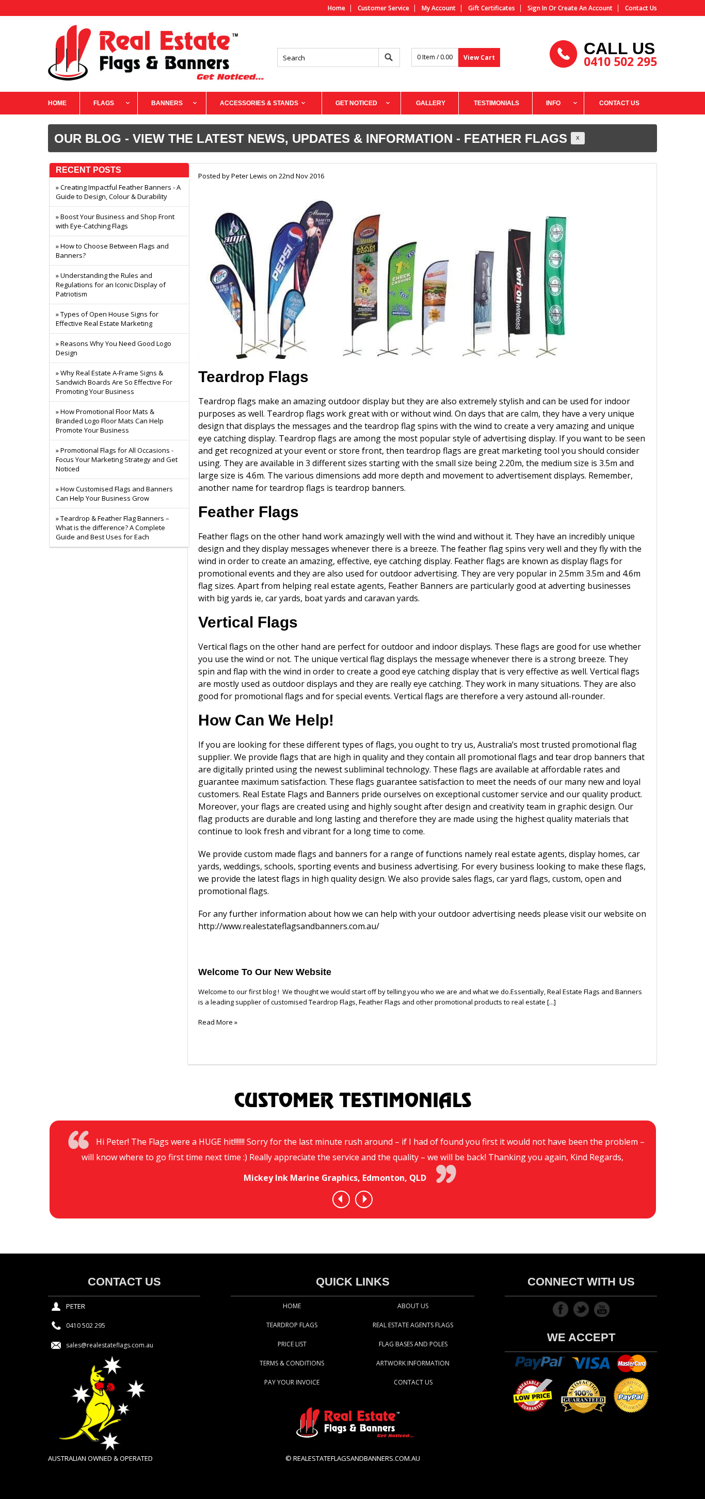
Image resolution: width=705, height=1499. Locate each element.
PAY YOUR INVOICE (291, 1382)
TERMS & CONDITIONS (292, 1363)
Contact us (641, 8)
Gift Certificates (491, 8)
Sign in (537, 8)
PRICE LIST (292, 1344)
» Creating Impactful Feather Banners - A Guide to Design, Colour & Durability (118, 192)
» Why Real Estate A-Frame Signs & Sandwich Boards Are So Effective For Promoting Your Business (114, 382)
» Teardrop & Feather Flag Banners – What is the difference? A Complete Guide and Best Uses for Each (112, 527)
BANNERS (167, 103)
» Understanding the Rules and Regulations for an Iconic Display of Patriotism (111, 285)
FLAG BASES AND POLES (413, 1344)
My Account (439, 8)
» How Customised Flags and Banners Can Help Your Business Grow (114, 493)
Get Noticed (356, 103)
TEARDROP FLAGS (291, 1325)
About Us (412, 1306)
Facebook (560, 1309)
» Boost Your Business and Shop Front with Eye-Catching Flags (115, 221)
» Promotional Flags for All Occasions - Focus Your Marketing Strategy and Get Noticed (117, 459)
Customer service (383, 8)
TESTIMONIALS (496, 103)
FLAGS (103, 103)
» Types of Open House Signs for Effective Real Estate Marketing (107, 318)
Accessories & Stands (259, 103)
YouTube (602, 1309)
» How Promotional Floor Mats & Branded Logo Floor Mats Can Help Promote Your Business (110, 421)
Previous (340, 1199)
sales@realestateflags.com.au (109, 1345)
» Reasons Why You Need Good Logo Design (113, 348)
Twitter (581, 1309)
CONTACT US (619, 103)
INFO (553, 103)
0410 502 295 (620, 61)
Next (365, 1199)
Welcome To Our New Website (264, 972)
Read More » (217, 1022)
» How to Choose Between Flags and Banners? (112, 250)
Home (336, 8)
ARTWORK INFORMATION (413, 1363)
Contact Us (413, 1382)
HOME (57, 103)
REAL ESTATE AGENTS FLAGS (413, 1325)
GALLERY (430, 103)
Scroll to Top (693, 1481)
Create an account (585, 8)
